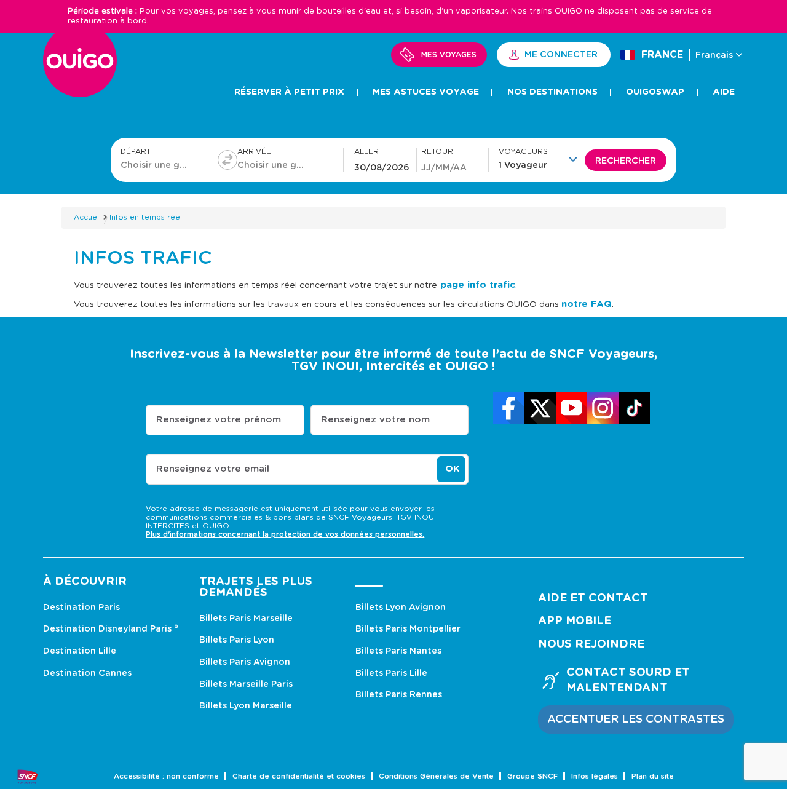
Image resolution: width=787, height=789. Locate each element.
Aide (724, 92)
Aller (366, 152)
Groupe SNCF (532, 776)
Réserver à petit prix (289, 92)
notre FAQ (586, 304)
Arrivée (254, 152)
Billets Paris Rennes (398, 695)
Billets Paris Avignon (244, 662)
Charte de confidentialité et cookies (298, 776)
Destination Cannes (87, 673)
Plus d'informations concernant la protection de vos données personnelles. (285, 534)
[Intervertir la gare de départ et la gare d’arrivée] (227, 160)
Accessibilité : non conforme (166, 776)
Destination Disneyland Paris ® (110, 629)
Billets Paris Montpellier (408, 629)
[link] (508, 408)
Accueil (87, 217)
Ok (452, 469)
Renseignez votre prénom (218, 419)
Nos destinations (552, 92)
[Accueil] (80, 67)
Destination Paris (81, 607)
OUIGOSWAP (655, 92)
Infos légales (594, 776)
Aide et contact (593, 598)
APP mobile (574, 621)
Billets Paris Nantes (398, 651)
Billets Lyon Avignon (400, 607)
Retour (437, 152)
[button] (542, 159)
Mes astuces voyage (426, 92)
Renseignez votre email (212, 469)
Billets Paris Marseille (246, 618)
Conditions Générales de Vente (436, 776)
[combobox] (156, 165)
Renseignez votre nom (375, 419)
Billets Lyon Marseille (245, 706)
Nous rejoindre (591, 644)
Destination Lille (79, 651)
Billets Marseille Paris (246, 684)
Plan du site (652, 776)
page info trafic (476, 285)
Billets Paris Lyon (236, 640)
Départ (136, 152)
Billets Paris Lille (391, 673)
